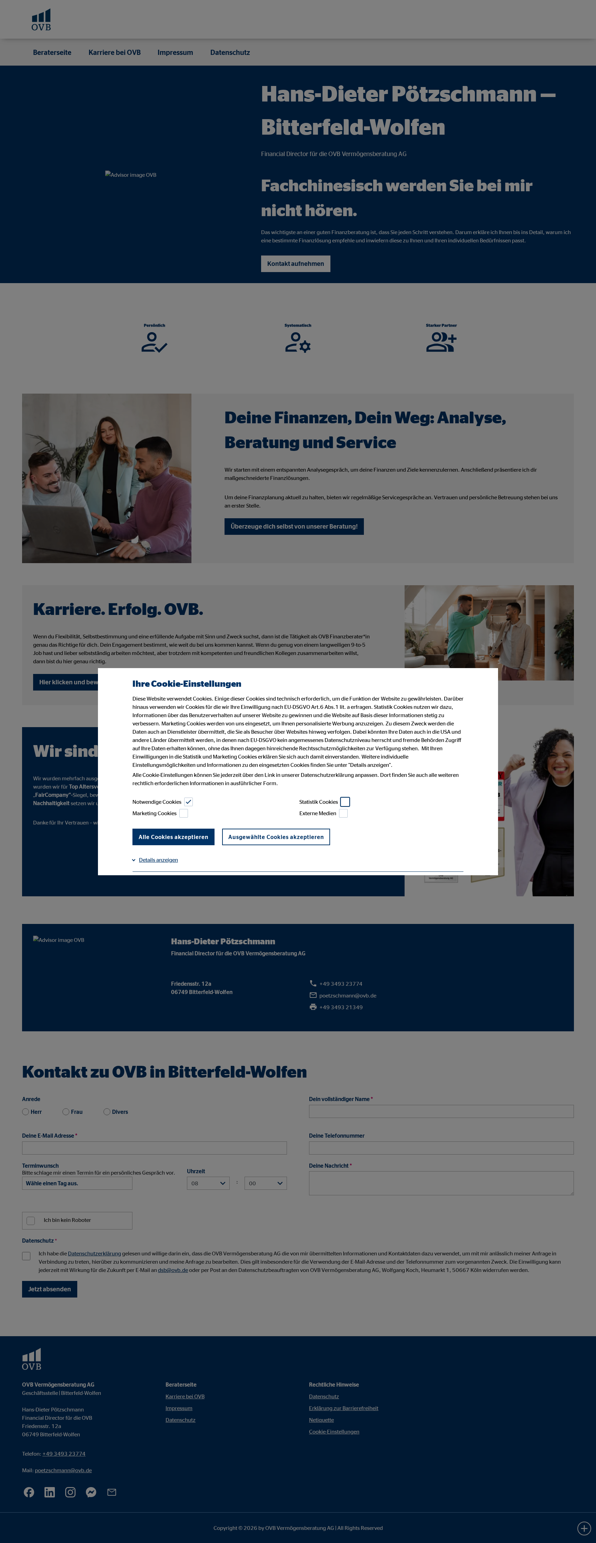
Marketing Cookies (154, 813)
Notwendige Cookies (156, 802)
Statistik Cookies (318, 802)
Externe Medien (317, 813)
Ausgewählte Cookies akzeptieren (276, 837)
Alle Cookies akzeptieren (173, 837)
